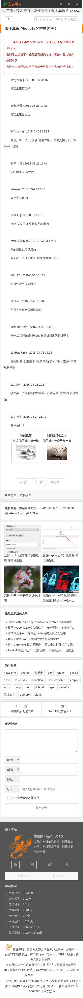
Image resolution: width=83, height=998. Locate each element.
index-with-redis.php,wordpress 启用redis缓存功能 (40, 622)
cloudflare (37, 680)
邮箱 (13, 769)
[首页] (78, 970)
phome (25, 672)
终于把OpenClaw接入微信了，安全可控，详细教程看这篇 (44, 627)
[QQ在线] (33, 865)
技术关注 (23, 11)
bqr (50, 672)
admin (13, 513)
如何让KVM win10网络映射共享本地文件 (33, 639)
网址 (10, 779)
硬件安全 (41, 11)
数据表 (38, 672)
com (28, 687)
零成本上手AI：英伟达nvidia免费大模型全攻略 (37, 633)
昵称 (13, 760)
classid (74, 672)
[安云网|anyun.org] (50, 991)
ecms (7, 687)
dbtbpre (25, 694)
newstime (10, 672)
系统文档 (9, 694)
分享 (56, 482)
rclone (61, 672)
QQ (9, 789)
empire (74, 680)
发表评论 (45, 19)
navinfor (64, 687)
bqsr (51, 687)
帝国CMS (21, 680)
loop (18, 687)
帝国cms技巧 (57, 680)
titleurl (40, 687)
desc (7, 680)
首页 (9, 11)
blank (38, 694)
